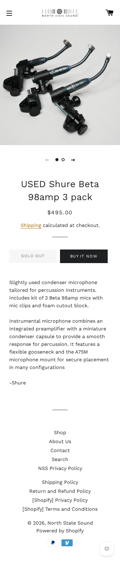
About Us (60, 441)
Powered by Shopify (60, 531)
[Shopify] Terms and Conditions (60, 509)
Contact (60, 450)
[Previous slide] (47, 159)
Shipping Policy (60, 482)
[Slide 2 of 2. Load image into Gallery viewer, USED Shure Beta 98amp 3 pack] (63, 160)
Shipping (31, 225)
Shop (60, 432)
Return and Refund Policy (60, 491)
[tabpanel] (60, 85)
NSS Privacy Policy (60, 468)
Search (60, 459)
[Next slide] (73, 159)
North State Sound (70, 523)
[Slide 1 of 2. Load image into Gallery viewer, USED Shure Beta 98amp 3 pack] (57, 160)
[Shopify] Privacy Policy (60, 500)
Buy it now (84, 256)
